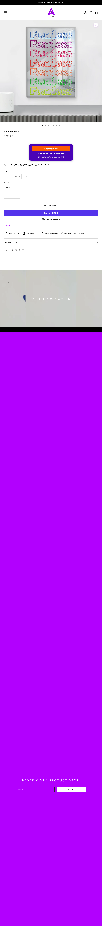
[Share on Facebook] (13, 250)
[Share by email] (23, 250)
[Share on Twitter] (16, 250)
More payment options (51, 219)
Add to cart (51, 205)
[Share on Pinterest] (20, 250)
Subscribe (71, 789)
